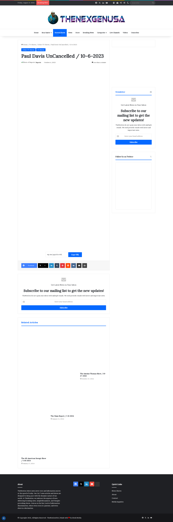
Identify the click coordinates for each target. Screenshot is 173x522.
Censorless (135, 33)
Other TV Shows (43, 45)
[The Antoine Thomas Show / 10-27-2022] (93, 349)
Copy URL (75, 255)
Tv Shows (32, 45)
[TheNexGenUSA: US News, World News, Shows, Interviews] (86, 17)
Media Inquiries (118, 502)
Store (78, 33)
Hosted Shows (60, 33)
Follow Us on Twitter (124, 157)
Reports (38, 62)
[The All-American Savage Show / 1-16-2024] (34, 392)
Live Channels (115, 33)
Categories (101, 33)
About (114, 494)
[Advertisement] (63, 223)
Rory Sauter (46, 33)
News (70, 33)
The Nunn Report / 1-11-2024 (62, 416)
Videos (125, 33)
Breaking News (88, 33)
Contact (115, 498)
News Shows (116, 491)
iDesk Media (76, 518)
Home (36, 33)
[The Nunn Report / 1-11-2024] (64, 371)
